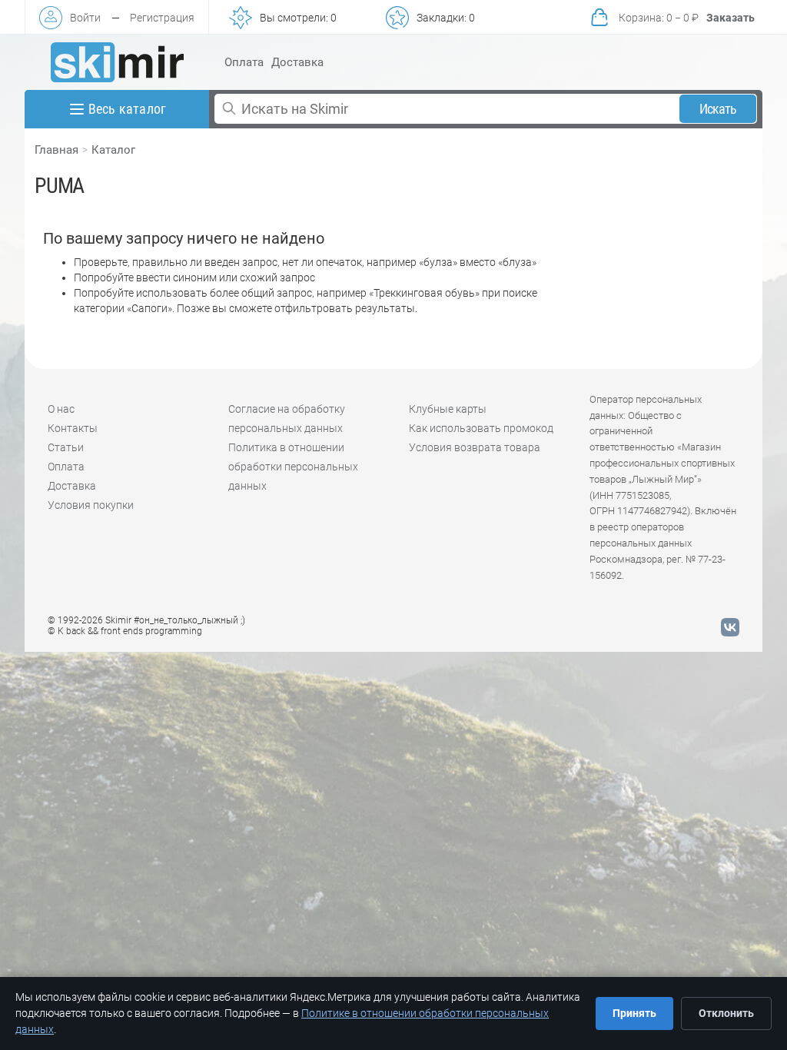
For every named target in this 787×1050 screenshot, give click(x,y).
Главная (56, 150)
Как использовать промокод (481, 428)
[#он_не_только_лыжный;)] (117, 62)
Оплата (244, 62)
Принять (634, 1013)
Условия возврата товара (474, 447)
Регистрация (162, 18)
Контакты (73, 428)
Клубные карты (447, 409)
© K (125, 631)
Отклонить (726, 1013)
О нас (61, 409)
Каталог (113, 150)
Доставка (297, 62)
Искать (718, 109)
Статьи (66, 447)
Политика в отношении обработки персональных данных (293, 466)
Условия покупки (91, 505)
